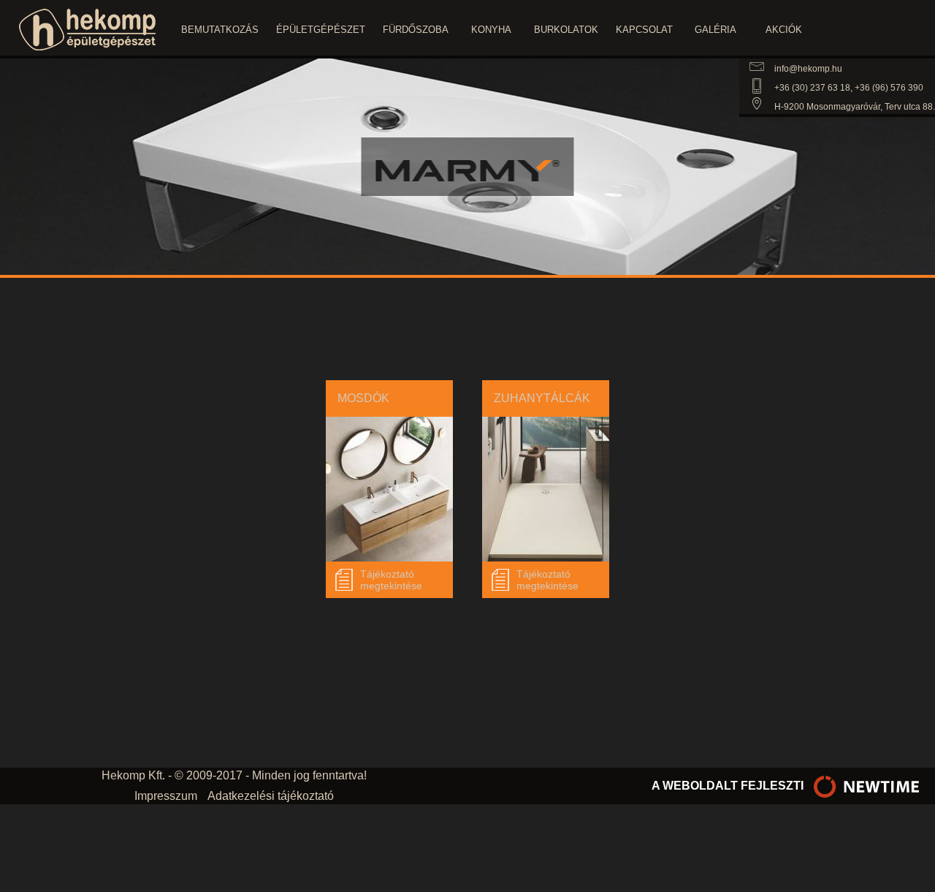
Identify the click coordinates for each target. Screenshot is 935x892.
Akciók (784, 29)
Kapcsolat (644, 29)
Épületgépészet (320, 29)
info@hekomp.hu (808, 69)
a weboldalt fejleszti (729, 785)
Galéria (715, 29)
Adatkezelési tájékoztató (270, 796)
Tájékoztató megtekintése (391, 579)
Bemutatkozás (220, 29)
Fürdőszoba (416, 29)
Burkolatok (566, 29)
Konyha (491, 29)
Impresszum (165, 796)
